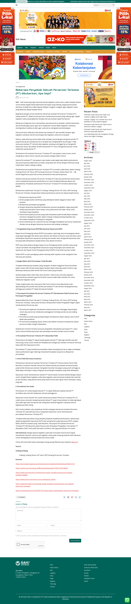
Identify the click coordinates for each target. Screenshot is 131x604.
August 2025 (88, 191)
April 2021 (87, 307)
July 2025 (87, 193)
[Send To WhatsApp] (79, 497)
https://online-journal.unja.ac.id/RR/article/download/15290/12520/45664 (42, 468)
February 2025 (88, 207)
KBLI (26, 47)
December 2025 (89, 180)
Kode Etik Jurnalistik (53, 51)
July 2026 (87, 163)
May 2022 (87, 297)
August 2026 (88, 161)
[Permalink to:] (17, 97)
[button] (113, 5)
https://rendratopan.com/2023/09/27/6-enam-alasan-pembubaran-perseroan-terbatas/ (47, 491)
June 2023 (87, 261)
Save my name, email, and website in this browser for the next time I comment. (42, 536)
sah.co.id (74, 442)
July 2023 (87, 258)
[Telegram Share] (75, 497)
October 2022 (88, 283)
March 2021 (87, 310)
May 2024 (87, 231)
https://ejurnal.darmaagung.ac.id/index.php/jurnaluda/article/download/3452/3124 (45, 464)
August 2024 (88, 223)
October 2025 (88, 185)
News (54, 47)
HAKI (85, 318)
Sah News (21, 39)
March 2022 (87, 302)
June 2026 (87, 166)
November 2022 (89, 280)
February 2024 (88, 239)
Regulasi (33, 47)
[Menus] (17, 5)
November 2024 (89, 215)
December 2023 (89, 245)
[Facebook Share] (64, 497)
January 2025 (88, 209)
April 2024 (87, 234)
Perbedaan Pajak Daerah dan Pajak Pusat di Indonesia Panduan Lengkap (78, 1)
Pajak (48, 47)
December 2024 (89, 212)
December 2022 (89, 277)
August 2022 (88, 288)
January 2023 (88, 275)
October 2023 (88, 250)
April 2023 (87, 267)
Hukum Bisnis (88, 321)
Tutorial (41, 47)
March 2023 (87, 269)
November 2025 (89, 182)
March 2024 (87, 237)
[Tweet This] (68, 497)
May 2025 (87, 199)
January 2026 (88, 177)
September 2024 (89, 220)
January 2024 (88, 242)
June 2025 (87, 196)
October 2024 (88, 218)
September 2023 (89, 253)
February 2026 (88, 174)
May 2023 (87, 264)
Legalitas (20, 47)
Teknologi (87, 338)
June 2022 (87, 294)
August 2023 (88, 256)
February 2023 (88, 272)
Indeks (28, 51)
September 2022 (89, 286)
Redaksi (88, 51)
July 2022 (87, 291)
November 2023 (89, 248)
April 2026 (87, 169)
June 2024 (87, 229)
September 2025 (89, 188)
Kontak (64, 51)
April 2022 (87, 299)
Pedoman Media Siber (77, 51)
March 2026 (87, 171)
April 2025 (87, 201)
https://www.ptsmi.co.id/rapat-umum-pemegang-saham (36, 479)
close (12, 8)
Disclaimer (20, 51)
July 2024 (87, 226)
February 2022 (88, 305)
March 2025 (87, 204)
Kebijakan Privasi (38, 51)
